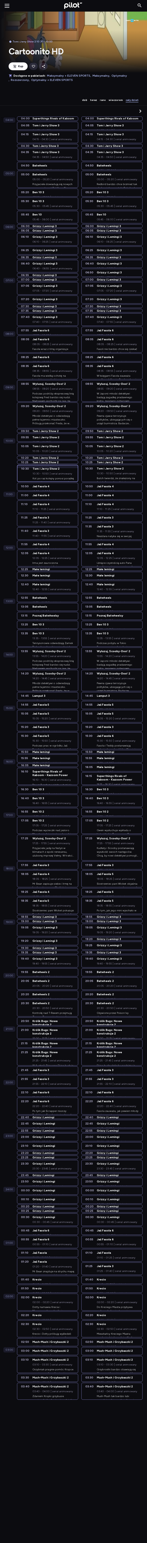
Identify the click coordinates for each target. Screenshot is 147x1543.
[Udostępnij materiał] (43, 66)
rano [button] (103, 100)
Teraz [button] (93, 100)
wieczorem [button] (116, 100)
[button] (140, 111)
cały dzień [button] (132, 100)
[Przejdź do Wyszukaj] (139, 5)
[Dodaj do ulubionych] (33, 66)
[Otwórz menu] (7, 6)
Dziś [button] (84, 100)
